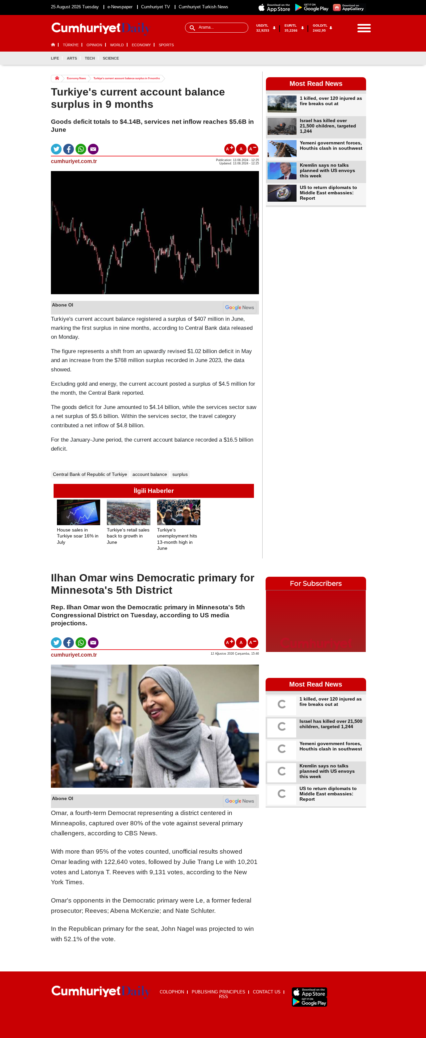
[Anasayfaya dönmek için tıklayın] (101, 29)
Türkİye (71, 45)
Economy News (76, 78)
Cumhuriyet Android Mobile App (312, 7)
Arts (72, 58)
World (117, 45)
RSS (223, 996)
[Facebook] (327, 58)
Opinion (94, 45)
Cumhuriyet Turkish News (203, 6)
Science (111, 58)
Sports (166, 45)
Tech (90, 58)
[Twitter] (338, 58)
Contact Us (267, 991)
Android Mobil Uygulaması (309, 1002)
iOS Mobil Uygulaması (309, 992)
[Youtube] (360, 58)
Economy (141, 45)
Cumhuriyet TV (155, 6)
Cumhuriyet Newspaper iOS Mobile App (275, 7)
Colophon (172, 991)
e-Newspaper (119, 6)
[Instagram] (349, 58)
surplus (180, 474)
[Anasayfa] (101, 992)
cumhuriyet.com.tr (74, 161)
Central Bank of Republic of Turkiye (90, 474)
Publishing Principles (218, 991)
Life (55, 58)
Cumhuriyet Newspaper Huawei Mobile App (349, 7)
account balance (149, 474)
